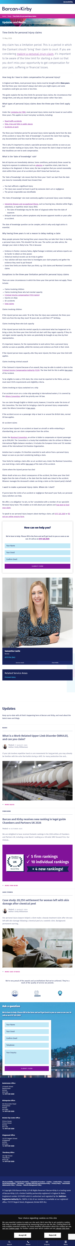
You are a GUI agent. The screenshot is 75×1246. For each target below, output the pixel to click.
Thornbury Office (8, 1152)
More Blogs (9, 804)
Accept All (22, 1235)
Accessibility (68, 2)
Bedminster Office (8, 1083)
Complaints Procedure (38, 1182)
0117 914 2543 (10, 657)
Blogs (9, 16)
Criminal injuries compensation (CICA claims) (22, 295)
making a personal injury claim (35, 53)
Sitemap (19, 1185)
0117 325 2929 (60, 514)
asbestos (39, 165)
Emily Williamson (21, 747)
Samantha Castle (12, 651)
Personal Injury (10, 677)
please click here (62, 1229)
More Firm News (11, 885)
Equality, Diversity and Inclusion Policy (38, 1183)
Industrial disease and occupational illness (21, 204)
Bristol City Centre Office (11, 1118)
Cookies (49, 1182)
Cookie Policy (57, 1182)
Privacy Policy (56, 1183)
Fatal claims (9, 304)
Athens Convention (12, 396)
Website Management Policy (32, 1185)
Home (4, 16)
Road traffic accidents (13, 121)
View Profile (55, 662)
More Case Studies (12, 972)
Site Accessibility (7, 1182)
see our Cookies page (10, 1229)
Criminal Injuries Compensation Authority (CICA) (21, 370)
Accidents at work (11, 127)
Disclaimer (20, 1183)
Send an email (20, 662)
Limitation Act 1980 (18, 112)
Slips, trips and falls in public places (19, 124)
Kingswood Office (8, 1135)
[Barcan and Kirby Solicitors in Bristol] (17, 9)
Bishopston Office (8, 1100)
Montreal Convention (19, 437)
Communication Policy (22, 1182)
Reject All (52, 1235)
